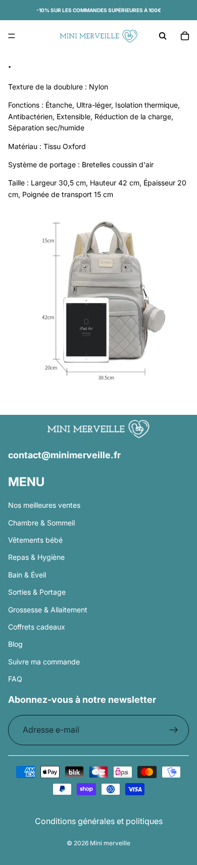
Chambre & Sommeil (41, 522)
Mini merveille (110, 843)
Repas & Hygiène (36, 557)
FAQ (15, 679)
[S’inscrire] (173, 730)
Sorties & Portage (37, 592)
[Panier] (185, 36)
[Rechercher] (163, 36)
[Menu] (11, 35)
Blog (15, 644)
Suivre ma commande (44, 661)
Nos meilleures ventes (44, 505)
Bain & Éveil (27, 574)
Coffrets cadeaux (36, 626)
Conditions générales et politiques (99, 821)
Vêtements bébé (35, 540)
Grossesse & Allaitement (47, 609)
